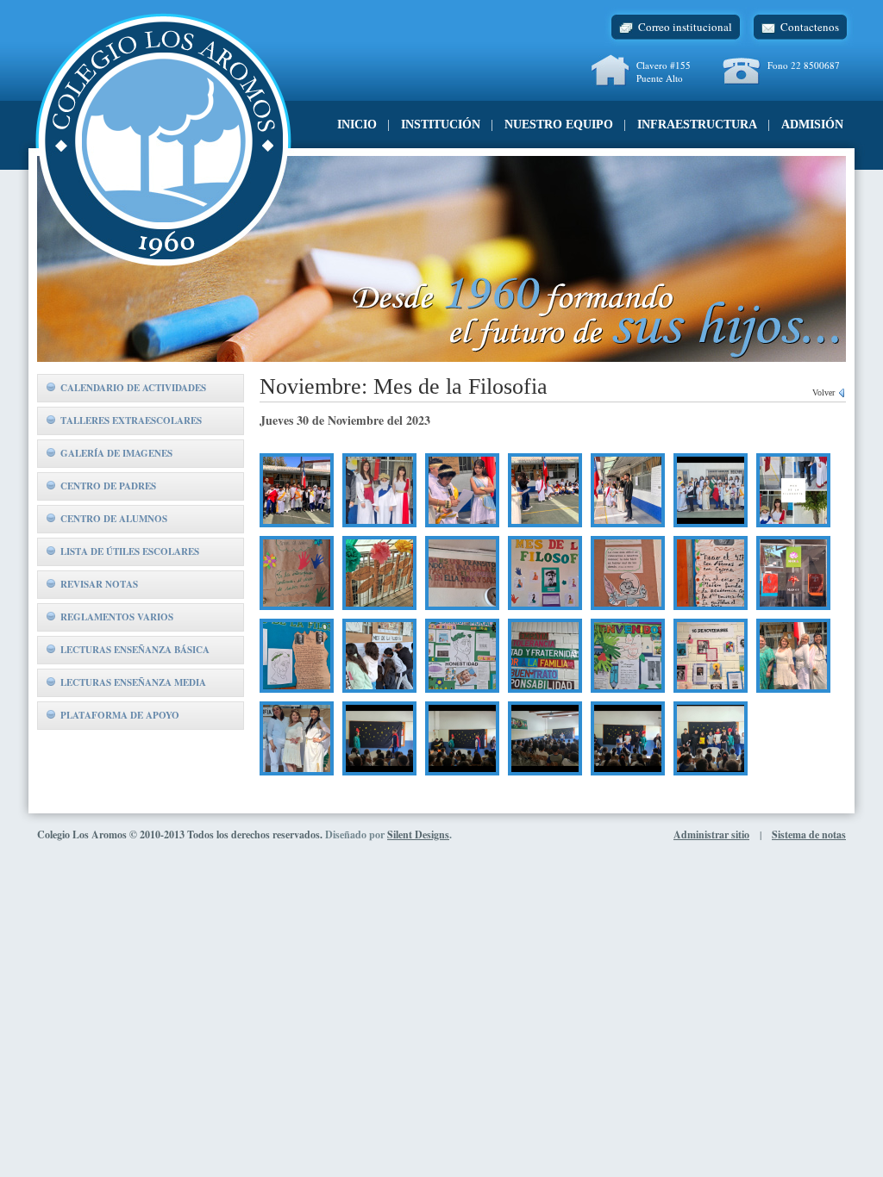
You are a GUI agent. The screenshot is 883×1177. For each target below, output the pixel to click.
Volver (824, 392)
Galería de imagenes (116, 453)
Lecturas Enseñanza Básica (135, 650)
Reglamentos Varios (116, 617)
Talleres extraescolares (131, 420)
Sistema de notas (809, 834)
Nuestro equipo (558, 124)
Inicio (357, 124)
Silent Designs (418, 834)
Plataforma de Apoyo (119, 715)
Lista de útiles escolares (129, 551)
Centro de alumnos (113, 519)
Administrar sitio (711, 834)
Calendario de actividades (133, 388)
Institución (440, 124)
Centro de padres (108, 486)
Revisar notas (99, 584)
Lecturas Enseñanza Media (133, 682)
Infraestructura (697, 124)
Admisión (812, 124)
